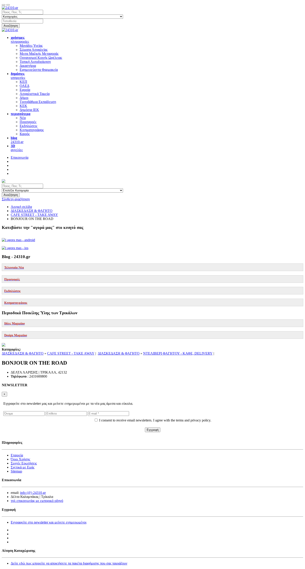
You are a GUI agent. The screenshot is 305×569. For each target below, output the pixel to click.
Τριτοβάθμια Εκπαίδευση (38, 102)
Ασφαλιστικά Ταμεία (35, 94)
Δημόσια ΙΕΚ (29, 110)
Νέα (23, 118)
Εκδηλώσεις (28, 126)
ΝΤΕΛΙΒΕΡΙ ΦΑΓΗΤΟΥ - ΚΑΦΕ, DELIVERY (178, 353)
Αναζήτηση (11, 25)
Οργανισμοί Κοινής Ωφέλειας (41, 58)
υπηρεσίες (18, 76)
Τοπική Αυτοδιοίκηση (35, 62)
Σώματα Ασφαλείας (34, 49)
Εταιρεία (17, 455)
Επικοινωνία (19, 157)
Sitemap (16, 471)
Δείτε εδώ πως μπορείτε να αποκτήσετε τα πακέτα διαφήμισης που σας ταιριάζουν (69, 563)
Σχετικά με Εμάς (22, 467)
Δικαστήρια (28, 66)
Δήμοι (24, 98)
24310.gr (17, 140)
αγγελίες (17, 148)
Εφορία (25, 90)
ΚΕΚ (23, 106)
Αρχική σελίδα (21, 207)
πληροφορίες (20, 39)
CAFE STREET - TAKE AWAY (70, 353)
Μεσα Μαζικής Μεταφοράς (39, 53)
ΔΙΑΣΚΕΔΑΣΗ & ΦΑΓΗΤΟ (23, 353)
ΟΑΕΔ (24, 86)
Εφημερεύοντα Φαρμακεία (39, 70)
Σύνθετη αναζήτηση (16, 199)
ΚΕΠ (23, 82)
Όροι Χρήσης (20, 459)
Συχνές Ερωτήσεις (24, 463)
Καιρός (25, 134)
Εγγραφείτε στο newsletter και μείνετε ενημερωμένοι (48, 522)
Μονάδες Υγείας (31, 45)
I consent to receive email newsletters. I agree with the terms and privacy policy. (155, 420)
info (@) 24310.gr (33, 493)
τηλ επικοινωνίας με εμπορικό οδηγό (37, 501)
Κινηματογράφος (32, 130)
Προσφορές (28, 122)
